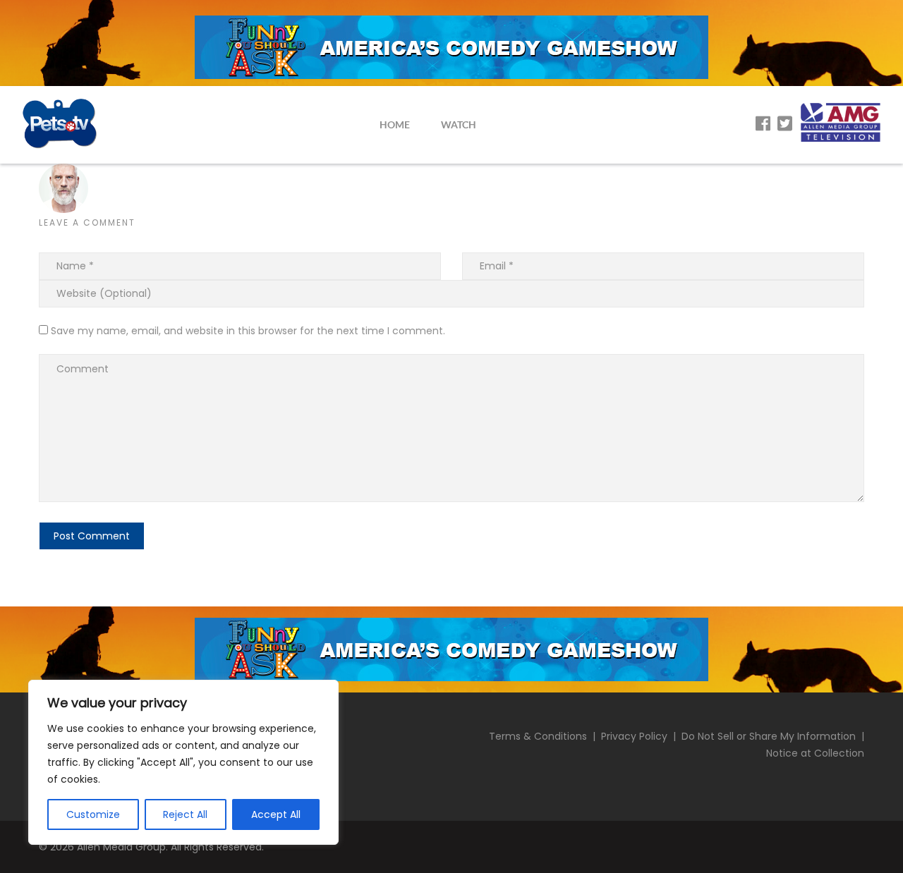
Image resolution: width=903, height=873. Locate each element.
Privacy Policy (634, 736)
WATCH (458, 124)
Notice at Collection (815, 753)
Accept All (276, 814)
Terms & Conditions (538, 736)
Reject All (185, 814)
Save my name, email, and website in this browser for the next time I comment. (248, 331)
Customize (93, 814)
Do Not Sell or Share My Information (768, 736)
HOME (395, 124)
